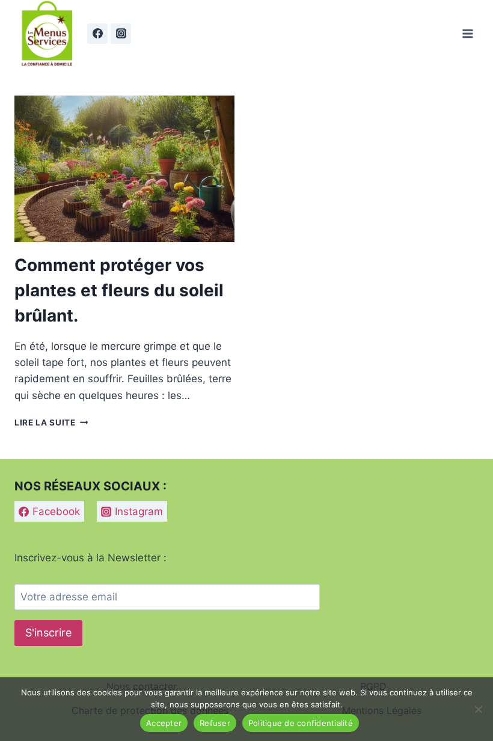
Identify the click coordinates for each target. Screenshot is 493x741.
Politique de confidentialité (300, 723)
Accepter (164, 723)
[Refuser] (478, 709)
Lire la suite (51, 422)
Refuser (215, 723)
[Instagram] (121, 33)
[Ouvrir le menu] (467, 33)
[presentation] (124, 169)
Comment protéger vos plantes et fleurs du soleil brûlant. (119, 290)
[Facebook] (97, 33)
